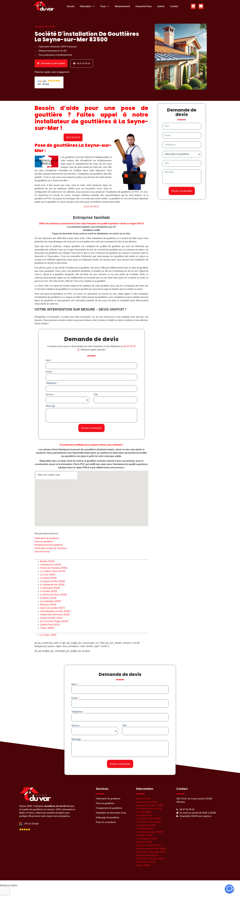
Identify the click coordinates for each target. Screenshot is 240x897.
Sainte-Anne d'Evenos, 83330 (55, 614)
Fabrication (85, 6)
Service (50, 394)
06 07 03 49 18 (91, 206)
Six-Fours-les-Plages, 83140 (54, 621)
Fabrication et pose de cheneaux (51, 548)
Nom (48, 360)
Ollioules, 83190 (48, 604)
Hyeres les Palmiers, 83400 (53, 568)
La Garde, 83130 (48, 578)
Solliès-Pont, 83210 (50, 624)
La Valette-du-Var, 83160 (52, 584)
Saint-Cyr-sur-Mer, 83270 (52, 608)
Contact (174, 6)
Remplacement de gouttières (49, 545)
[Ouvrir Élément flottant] (229, 889)
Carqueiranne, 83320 (50, 564)
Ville (95, 394)
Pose (103, 6)
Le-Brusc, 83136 (48, 598)
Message (50, 406)
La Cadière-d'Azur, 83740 (52, 571)
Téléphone (51, 383)
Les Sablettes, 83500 (50, 601)
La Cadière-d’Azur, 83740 (148, 808)
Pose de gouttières (44, 541)
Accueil (70, 6)
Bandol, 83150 (47, 561)
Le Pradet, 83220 (48, 591)
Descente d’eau (144, 6)
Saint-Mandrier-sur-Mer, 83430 (55, 611)
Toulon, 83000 (47, 628)
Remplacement (122, 6)
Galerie (160, 6)
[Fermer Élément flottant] (233, 889)
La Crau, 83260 (47, 574)
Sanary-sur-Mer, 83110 (51, 618)
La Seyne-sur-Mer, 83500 (52, 581)
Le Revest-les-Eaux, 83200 (53, 594)
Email (49, 371)
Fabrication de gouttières (47, 538)
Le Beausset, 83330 (50, 588)
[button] (73, 137)
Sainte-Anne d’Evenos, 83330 (151, 852)
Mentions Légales (9, 885)
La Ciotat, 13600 (48, 635)
